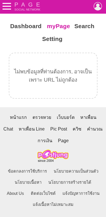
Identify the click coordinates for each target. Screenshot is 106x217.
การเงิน (45, 140)
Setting (52, 39)
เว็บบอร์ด (66, 117)
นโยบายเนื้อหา (28, 182)
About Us (15, 193)
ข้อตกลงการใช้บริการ (27, 171)
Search (84, 26)
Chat (8, 129)
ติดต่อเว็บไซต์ (43, 193)
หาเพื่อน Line (32, 129)
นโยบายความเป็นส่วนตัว (76, 171)
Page (63, 140)
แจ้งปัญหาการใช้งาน (80, 193)
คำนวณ (95, 129)
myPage (58, 26)
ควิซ (77, 129)
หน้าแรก (18, 117)
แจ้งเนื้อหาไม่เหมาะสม (53, 204)
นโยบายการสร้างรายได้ (69, 182)
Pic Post (58, 129)
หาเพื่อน (88, 117)
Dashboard (26, 26)
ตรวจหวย (42, 117)
